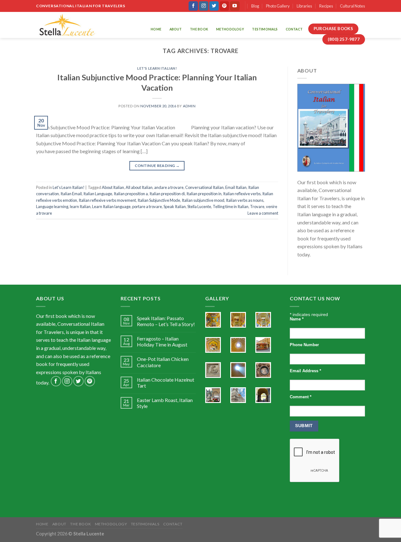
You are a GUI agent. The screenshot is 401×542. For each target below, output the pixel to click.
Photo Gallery (278, 5)
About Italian (113, 187)
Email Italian (236, 187)
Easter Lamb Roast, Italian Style (165, 403)
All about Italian (139, 187)
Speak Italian (175, 206)
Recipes (326, 5)
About (175, 29)
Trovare (257, 206)
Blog (255, 5)
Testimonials (265, 29)
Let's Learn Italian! (157, 68)
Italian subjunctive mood (203, 200)
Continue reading (157, 165)
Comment (300, 397)
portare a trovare (147, 206)
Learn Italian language (111, 206)
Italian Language (97, 193)
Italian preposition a (131, 193)
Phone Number (304, 345)
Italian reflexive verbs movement (107, 200)
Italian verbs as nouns (244, 200)
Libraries (304, 5)
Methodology (230, 29)
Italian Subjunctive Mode (159, 200)
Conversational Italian (204, 187)
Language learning (52, 206)
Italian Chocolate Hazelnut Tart (165, 383)
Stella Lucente (199, 206)
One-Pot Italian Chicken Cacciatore (163, 362)
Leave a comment (262, 213)
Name (297, 319)
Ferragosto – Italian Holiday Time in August (162, 341)
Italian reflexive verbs (242, 193)
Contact (294, 29)
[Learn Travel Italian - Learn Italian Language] (67, 25)
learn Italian (80, 206)
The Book (199, 29)
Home (156, 29)
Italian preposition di (167, 193)
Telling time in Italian (230, 206)
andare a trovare (169, 187)
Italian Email (71, 193)
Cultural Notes (352, 5)
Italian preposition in (203, 193)
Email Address (305, 371)
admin (189, 106)
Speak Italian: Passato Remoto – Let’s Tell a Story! (166, 321)
